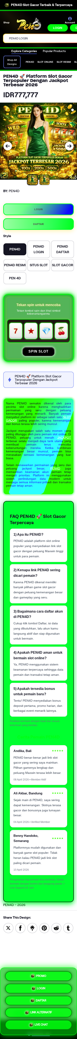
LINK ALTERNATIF (41, 1013)
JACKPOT (64, 437)
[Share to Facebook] (20, 928)
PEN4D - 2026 (14, 905)
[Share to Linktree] (32, 928)
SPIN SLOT (38, 351)
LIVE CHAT (41, 1026)
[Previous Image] (7, 146)
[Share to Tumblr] (68, 928)
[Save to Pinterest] (44, 928)
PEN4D (55, 468)
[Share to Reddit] (56, 928)
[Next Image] (69, 146)
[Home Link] (29, 24)
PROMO (41, 974)
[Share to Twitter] (8, 928)
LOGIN (57, 28)
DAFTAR (38, 224)
